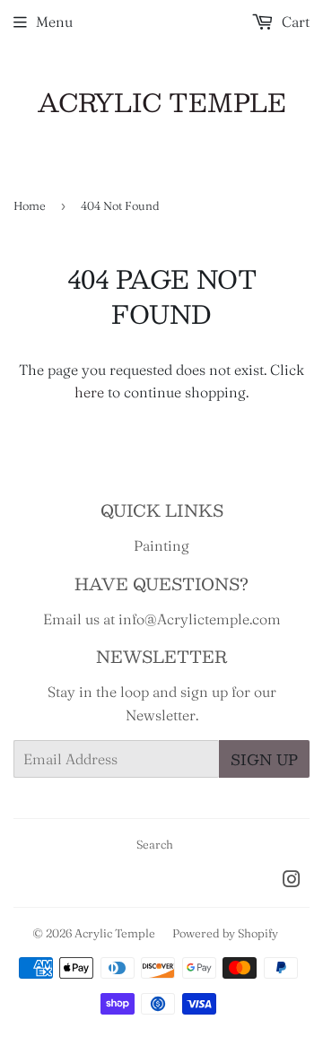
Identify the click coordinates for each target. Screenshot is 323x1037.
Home (29, 205)
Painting (161, 545)
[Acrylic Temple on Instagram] (292, 881)
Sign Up (264, 759)
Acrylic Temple (162, 102)
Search (154, 844)
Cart (294, 21)
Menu (54, 21)
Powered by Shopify (225, 933)
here (89, 392)
